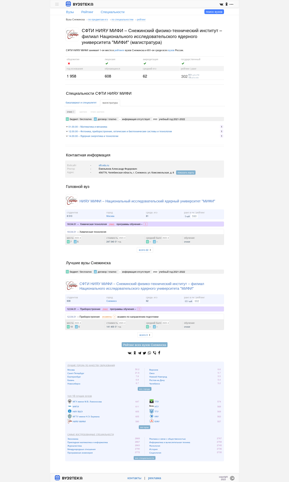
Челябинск (154, 383)
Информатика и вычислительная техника (169, 442)
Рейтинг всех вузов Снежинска (144, 344)
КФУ (157, 416)
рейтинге (119, 50)
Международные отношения (81, 449)
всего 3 (144, 335)
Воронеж (153, 369)
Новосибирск (73, 383)
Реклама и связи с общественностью (167, 438)
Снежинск (111, 300)
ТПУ (157, 401)
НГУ (157, 406)
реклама (154, 477)
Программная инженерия (80, 452)
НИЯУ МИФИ (79, 421)
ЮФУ (157, 421)
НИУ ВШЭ (77, 411)
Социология (155, 452)
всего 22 (143, 250)
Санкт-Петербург (75, 373)
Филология (154, 445)
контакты (134, 477)
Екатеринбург (74, 376)
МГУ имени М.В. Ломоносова (87, 401)
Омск (151, 373)
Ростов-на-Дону (157, 380)
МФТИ (76, 406)
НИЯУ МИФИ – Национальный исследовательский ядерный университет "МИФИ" (147, 200)
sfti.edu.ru (104, 165)
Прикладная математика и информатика (87, 442)
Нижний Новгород (158, 376)
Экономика (72, 438)
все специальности (144, 457)
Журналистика (74, 445)
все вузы (144, 427)
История (153, 449)
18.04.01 (71, 231)
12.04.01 (71, 316)
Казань (70, 380)
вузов (171, 50)
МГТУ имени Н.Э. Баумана (86, 416)
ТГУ (156, 411)
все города (144, 388)
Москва (110, 215)
